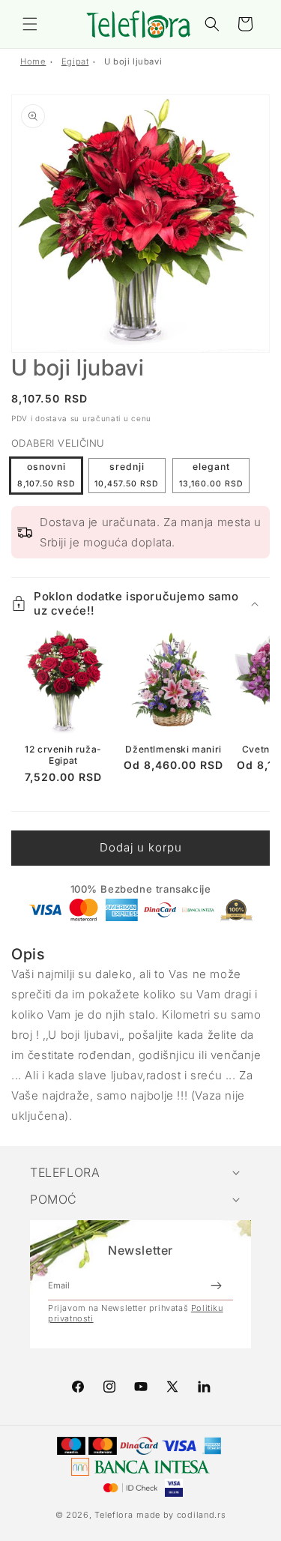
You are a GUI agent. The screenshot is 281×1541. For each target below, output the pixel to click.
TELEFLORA (65, 1172)
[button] (29, 23)
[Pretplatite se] (215, 1285)
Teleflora (113, 1515)
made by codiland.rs (181, 1515)
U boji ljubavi (133, 61)
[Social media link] (204, 1386)
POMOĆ (53, 1199)
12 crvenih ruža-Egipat (63, 755)
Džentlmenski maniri (173, 749)
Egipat (75, 61)
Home (33, 61)
